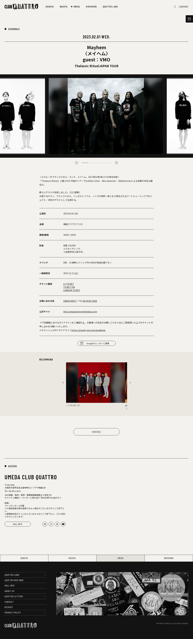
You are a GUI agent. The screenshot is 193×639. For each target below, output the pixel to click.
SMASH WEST (70, 300)
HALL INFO (17, 524)
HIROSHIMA (169, 558)
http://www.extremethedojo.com (80, 311)
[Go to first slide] (116, 162)
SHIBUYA (24, 558)
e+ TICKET (68, 283)
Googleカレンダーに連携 (98, 343)
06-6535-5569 (90, 300)
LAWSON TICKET (71, 290)
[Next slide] (130, 382)
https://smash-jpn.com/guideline (88, 330)
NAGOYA (72, 558)
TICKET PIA (69, 287)
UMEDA (120, 558)
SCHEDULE (14, 29)
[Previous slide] (76, 162)
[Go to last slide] (62, 382)
